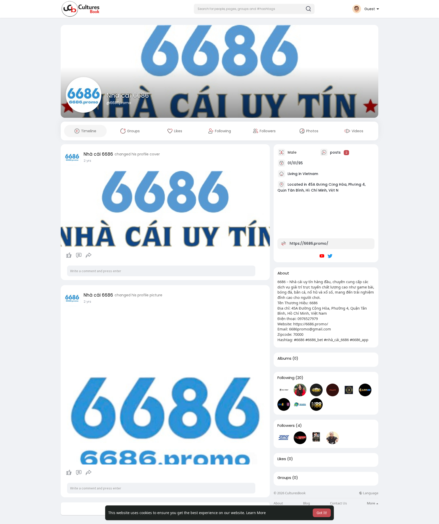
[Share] (88, 255)
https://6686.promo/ (309, 243)
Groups (284, 478)
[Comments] (78, 255)
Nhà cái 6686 (127, 95)
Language (370, 493)
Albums (284, 358)
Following (285, 378)
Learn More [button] (256, 512)
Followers (286, 426)
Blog (306, 503)
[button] (254, 9)
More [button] (371, 503)
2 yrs (87, 160)
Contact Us (338, 503)
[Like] (78, 255)
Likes (281, 459)
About (278, 503)
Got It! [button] (322, 512)
